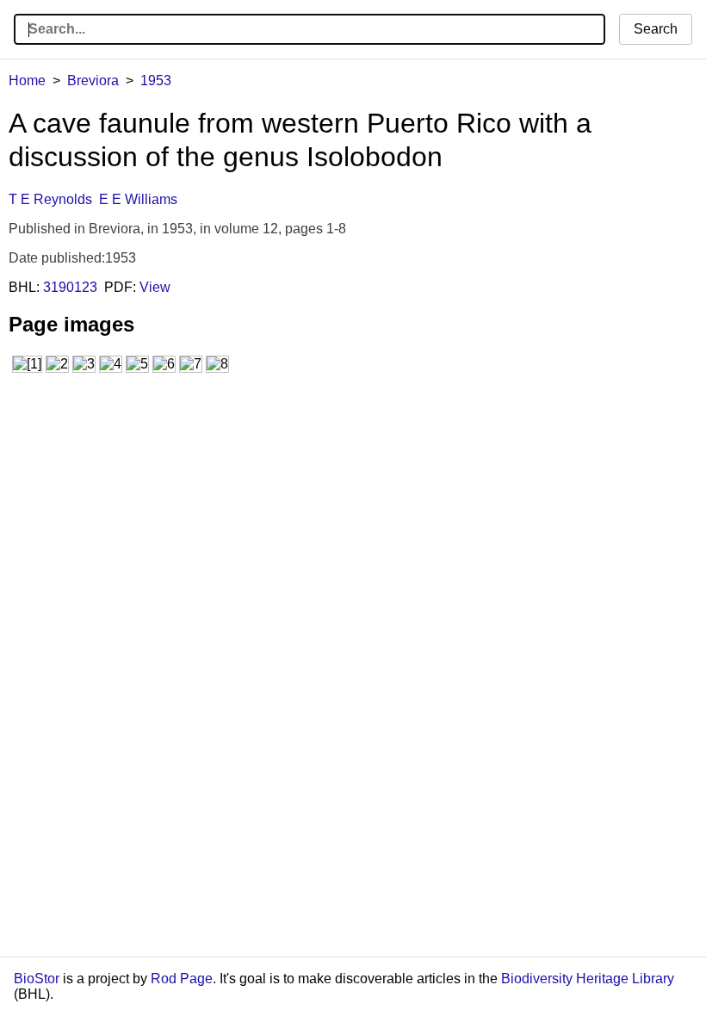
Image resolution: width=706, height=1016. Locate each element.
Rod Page (182, 978)
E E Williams (138, 199)
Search (656, 29)
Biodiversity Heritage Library (587, 978)
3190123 (70, 287)
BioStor (36, 978)
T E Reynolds (50, 199)
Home (27, 80)
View (154, 287)
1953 (155, 80)
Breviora (93, 80)
